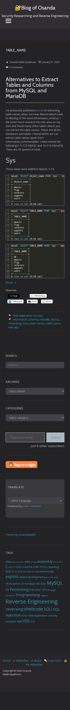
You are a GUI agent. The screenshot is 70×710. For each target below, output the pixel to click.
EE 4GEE (18, 571)
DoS (8, 571)
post (41, 110)
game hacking (51, 577)
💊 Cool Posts (52, 660)
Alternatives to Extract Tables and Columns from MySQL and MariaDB (32, 87)
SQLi (25, 323)
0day (8, 561)
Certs (18, 567)
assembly (44, 561)
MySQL (55, 319)
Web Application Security (28, 315)
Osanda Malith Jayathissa (23, 62)
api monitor (18, 562)
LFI (22, 583)
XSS (26, 621)
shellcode (33, 609)
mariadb (44, 319)
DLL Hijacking (51, 567)
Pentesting (14, 323)
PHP (31, 590)
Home (6, 660)
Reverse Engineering (32, 601)
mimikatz (30, 583)
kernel (16, 583)
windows (11, 621)
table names (37, 323)
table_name (53, 323)
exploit (12, 576)
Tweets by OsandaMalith (21, 534)
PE (7, 590)
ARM (27, 561)
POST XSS (41, 590)
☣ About (36, 660)
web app (13, 327)
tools (25, 615)
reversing (14, 609)
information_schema (25, 319)
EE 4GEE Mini (29, 571)
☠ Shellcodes (20, 660)
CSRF (36, 567)
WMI (19, 621)
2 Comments (16, 67)
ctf (41, 567)
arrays (33, 562)
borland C (58, 562)
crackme (27, 567)
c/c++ (12, 567)
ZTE (32, 621)
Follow (55, 437)
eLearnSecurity (45, 571)
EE (13, 571)
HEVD (9, 583)
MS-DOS (41, 583)
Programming (28, 594)
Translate (35, 506)
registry (44, 595)
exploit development (31, 577)
